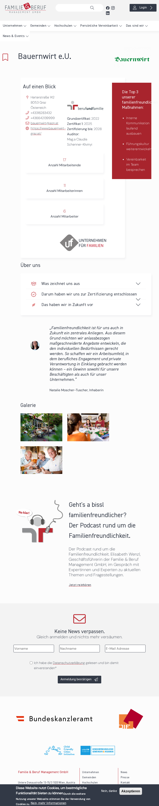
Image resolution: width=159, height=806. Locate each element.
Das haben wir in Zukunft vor (67, 305)
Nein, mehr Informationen (48, 803)
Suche (93, 8)
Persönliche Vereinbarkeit (99, 26)
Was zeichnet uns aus (60, 284)
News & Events (14, 36)
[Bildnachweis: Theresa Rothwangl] (41, 460)
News (124, 772)
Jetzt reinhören (80, 585)
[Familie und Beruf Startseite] (26, 8)
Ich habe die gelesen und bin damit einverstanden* (76, 665)
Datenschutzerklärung (69, 663)
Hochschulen (63, 26)
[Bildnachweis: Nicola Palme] (41, 427)
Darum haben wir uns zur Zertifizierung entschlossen (89, 294)
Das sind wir (135, 26)
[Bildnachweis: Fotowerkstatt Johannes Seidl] (88, 427)
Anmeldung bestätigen (76, 679)
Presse (125, 777)
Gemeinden (38, 26)
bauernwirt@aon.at (44, 123)
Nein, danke (109, 791)
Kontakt (125, 782)
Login (143, 7)
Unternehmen (13, 26)
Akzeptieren (130, 791)
